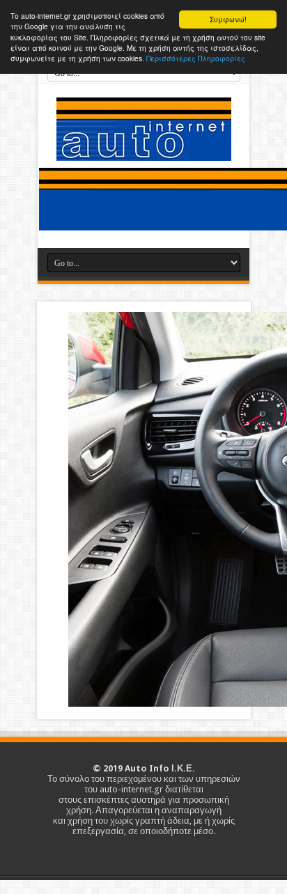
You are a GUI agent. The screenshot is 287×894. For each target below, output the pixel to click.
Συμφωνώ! (228, 19)
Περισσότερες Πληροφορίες (195, 58)
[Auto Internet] (143, 150)
